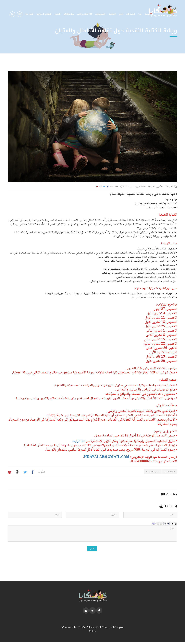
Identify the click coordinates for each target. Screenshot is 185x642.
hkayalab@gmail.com (107, 457)
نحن (139, 14)
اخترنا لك (130, 14)
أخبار (121, 14)
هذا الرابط (78, 441)
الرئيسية (149, 14)
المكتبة (112, 14)
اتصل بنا (29, 14)
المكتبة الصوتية (44, 14)
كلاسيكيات (100, 14)
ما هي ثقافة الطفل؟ (127, 187)
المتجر (57, 14)
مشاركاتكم (69, 14)
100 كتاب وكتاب (84, 14)
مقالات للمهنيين (141, 187)
